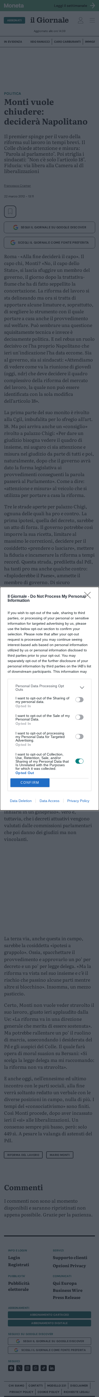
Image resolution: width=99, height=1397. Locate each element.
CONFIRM (30, 782)
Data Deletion (21, 801)
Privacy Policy (78, 801)
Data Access (49, 801)
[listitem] (49, 687)
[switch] (79, 699)
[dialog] (49, 698)
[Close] (89, 597)
